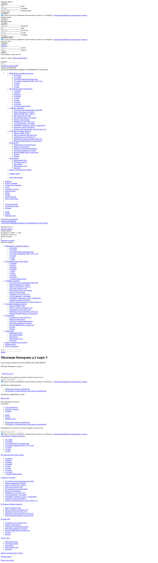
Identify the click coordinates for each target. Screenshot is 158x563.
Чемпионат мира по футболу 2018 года (28, 139)
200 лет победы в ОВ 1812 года (25, 135)
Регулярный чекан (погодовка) (25, 118)
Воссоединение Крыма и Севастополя (28, 141)
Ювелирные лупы (20, 166)
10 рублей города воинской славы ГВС (28, 110)
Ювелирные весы (20, 160)
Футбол (16, 154)
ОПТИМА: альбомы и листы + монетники (29, 125)
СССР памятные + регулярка (24, 123)
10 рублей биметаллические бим (26, 79)
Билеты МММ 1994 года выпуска (26, 152)
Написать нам (10, 191)
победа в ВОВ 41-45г (21, 133)
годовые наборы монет (22, 106)
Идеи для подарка (16, 177)
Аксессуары (13, 158)
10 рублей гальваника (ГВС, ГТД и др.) (28, 81)
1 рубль (16, 87)
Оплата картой (10, 197)
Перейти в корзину (8, 240)
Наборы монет (14, 174)
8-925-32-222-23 (7, 374)
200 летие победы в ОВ (22, 116)
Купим (7, 195)
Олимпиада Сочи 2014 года (24, 121)
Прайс (7, 193)
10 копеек (17, 94)
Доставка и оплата (12, 189)
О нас (7, 187)
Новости (8, 181)
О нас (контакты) (11, 204)
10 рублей (17, 104)
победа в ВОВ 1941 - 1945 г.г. (24, 114)
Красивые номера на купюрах (25, 150)
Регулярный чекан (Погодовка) (20, 89)
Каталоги (17, 168)
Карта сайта (5, 398)
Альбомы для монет (16, 108)
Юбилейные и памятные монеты (21, 73)
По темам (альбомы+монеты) (20, 131)
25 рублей (17, 77)
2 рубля (16, 85)
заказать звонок (6, 229)
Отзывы (8, 208)
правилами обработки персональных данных (70, 15)
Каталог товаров (11, 183)
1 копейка (17, 91)
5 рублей (17, 83)
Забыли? (4, 46)
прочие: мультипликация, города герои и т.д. (30, 129)
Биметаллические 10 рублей (24, 112)
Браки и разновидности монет (20, 170)
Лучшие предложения (13, 185)
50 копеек (17, 96)
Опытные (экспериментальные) (25, 148)
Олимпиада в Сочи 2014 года (24, 137)
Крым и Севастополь (21, 120)
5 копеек (17, 93)
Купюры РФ (13, 143)
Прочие (16, 156)
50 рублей (17, 75)
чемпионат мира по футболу (24, 127)
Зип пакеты (18, 164)
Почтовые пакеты (20, 162)
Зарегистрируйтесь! (20, 58)
